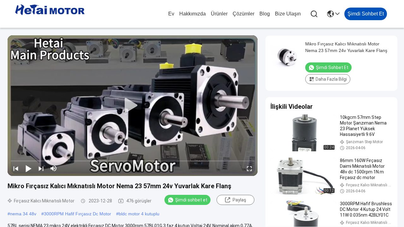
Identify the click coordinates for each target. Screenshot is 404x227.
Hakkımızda (192, 13)
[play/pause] (28, 168)
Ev (171, 13)
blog (264, 13)
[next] (41, 168)
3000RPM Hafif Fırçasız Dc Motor (77, 213)
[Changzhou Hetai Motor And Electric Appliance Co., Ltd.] (50, 13)
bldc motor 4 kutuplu (139, 213)
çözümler (243, 13)
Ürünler (219, 13)
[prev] (15, 168)
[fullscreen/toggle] (249, 168)
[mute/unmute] (53, 168)
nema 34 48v (23, 213)
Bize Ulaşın (288, 13)
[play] (132, 106)
